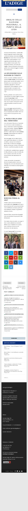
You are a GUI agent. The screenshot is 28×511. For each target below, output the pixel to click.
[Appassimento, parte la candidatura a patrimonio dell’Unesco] (14, 325)
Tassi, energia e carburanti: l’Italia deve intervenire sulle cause (12, 364)
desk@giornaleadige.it (8, 454)
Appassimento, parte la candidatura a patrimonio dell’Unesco (14, 328)
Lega (18, 61)
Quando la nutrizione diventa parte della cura (13, 358)
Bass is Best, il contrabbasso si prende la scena (13, 352)
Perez (8, 404)
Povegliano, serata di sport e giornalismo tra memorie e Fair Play (13, 370)
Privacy (11, 471)
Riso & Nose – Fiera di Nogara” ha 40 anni (13, 347)
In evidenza (14, 32)
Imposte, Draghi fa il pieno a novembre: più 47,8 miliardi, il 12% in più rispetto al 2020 (14, 299)
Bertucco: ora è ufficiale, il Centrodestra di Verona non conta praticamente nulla (13, 309)
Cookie (7, 471)
